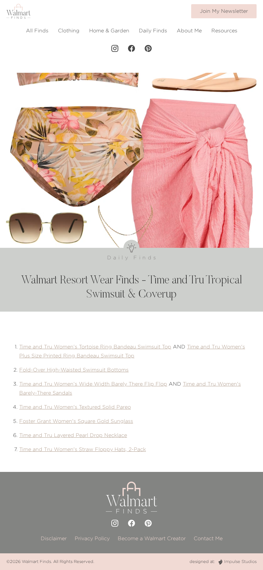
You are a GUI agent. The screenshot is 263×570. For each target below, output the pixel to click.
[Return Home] (18, 11)
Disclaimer (54, 538)
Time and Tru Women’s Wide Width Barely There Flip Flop (93, 384)
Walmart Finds (36, 561)
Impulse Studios (240, 561)
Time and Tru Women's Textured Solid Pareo (75, 407)
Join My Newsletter (224, 11)
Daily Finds (153, 31)
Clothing (69, 31)
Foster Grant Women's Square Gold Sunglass (76, 421)
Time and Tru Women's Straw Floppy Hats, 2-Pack (82, 449)
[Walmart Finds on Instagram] (114, 48)
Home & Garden (109, 31)
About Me (189, 31)
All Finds (37, 31)
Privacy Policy (92, 538)
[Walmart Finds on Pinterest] (148, 48)
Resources (224, 31)
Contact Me (208, 538)
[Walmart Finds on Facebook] (131, 48)
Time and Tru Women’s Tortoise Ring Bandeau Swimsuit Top (95, 347)
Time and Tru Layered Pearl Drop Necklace (73, 435)
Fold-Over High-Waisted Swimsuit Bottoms (74, 370)
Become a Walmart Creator (152, 538)
